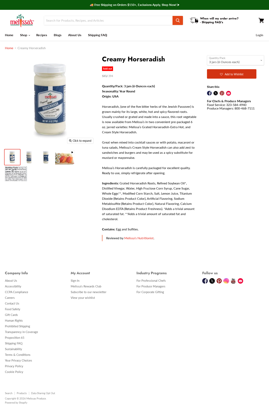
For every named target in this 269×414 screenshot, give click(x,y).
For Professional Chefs (151, 280)
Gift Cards (11, 314)
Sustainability (13, 349)
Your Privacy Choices (18, 360)
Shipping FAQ (97, 35)
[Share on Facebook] (209, 93)
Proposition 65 (14, 337)
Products (22, 393)
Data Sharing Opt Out (43, 393)
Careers (10, 297)
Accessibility (13, 286)
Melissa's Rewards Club (86, 286)
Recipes (41, 35)
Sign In (75, 280)
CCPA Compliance (16, 292)
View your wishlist (83, 297)
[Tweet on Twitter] (215, 93)
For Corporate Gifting (150, 292)
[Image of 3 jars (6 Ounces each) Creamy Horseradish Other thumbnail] (16, 174)
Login (259, 35)
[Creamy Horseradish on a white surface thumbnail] (12, 157)
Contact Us (12, 303)
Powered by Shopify (16, 402)
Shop (24, 35)
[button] (231, 74)
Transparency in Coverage (21, 332)
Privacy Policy (14, 366)
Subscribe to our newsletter (88, 292)
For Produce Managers (150, 286)
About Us (74, 35)
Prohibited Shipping (17, 326)
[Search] (178, 20)
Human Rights (14, 320)
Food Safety (12, 309)
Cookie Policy (14, 372)
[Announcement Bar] (134, 4)
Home (9, 35)
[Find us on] (228, 93)
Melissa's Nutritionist (139, 238)
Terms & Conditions (18, 354)
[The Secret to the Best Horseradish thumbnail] (65, 157)
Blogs (57, 35)
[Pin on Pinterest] (222, 93)
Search (8, 393)
